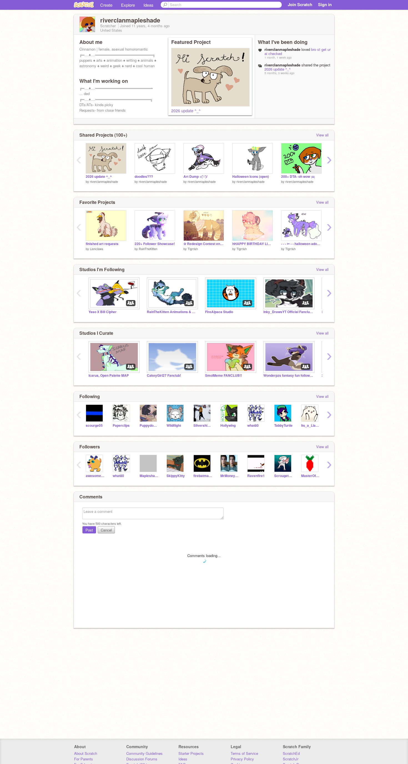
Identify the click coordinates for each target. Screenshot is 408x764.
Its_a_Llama (310, 425)
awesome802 (95, 475)
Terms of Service (244, 753)
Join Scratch (300, 4)
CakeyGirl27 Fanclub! (164, 375)
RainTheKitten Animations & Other (172, 311)
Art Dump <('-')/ (195, 176)
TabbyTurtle (283, 425)
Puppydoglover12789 (149, 425)
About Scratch (85, 753)
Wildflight (174, 425)
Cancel (106, 530)
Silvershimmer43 (202, 425)
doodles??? (144, 176)
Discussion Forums (141, 758)
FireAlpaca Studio (219, 311)
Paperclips (121, 425)
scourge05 (94, 425)
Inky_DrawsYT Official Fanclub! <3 (288, 311)
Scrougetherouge (283, 475)
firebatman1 (202, 475)
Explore (128, 5)
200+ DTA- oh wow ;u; (298, 176)
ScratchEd (291, 753)
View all (322, 135)
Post (89, 530)
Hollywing (228, 425)
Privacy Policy (242, 758)
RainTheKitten (148, 248)
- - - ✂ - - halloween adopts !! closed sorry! (301, 243)
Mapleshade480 (149, 475)
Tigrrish (193, 248)
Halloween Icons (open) (250, 176)
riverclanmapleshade (104, 181)
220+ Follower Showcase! (155, 243)
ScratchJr (290, 758)
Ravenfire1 (256, 475)
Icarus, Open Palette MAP (109, 375)
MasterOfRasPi (310, 475)
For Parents (83, 758)
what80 (253, 425)
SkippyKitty (176, 475)
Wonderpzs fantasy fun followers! (288, 375)
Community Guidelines (144, 753)
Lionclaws (96, 248)
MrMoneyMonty (229, 475)
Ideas (148, 5)
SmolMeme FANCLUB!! (223, 375)
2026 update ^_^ (186, 110)
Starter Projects (191, 753)
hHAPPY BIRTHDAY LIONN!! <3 (252, 243)
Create (106, 5)
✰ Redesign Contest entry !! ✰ (203, 243)
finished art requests (102, 243)
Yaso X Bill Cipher (103, 311)
